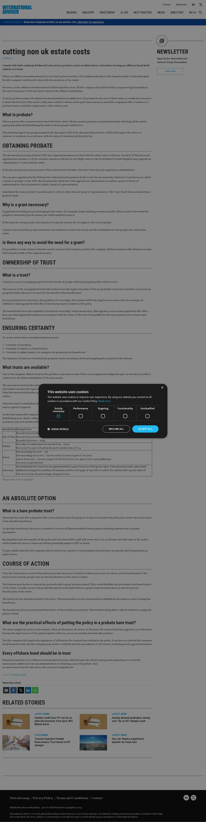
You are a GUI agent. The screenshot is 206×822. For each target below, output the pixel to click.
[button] (58, 428)
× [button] (162, 387)
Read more (104, 400)
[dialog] (103, 411)
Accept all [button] (145, 428)
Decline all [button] (116, 428)
